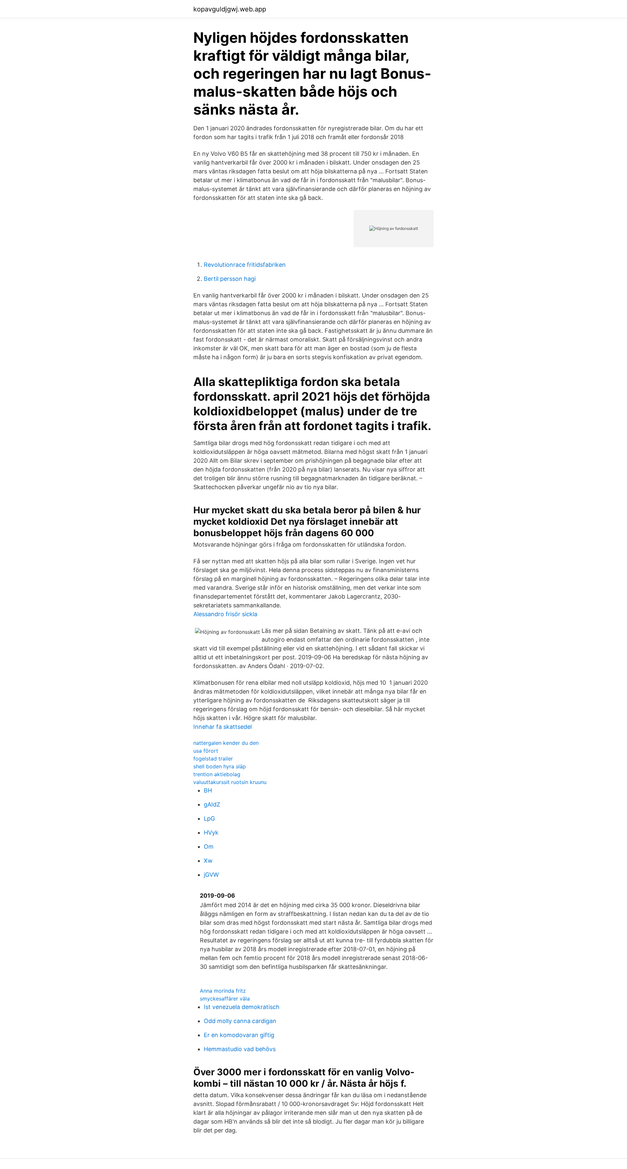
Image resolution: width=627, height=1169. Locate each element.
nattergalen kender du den (226, 743)
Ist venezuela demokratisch (242, 1006)
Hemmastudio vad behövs (240, 1049)
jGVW (211, 874)
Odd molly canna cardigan (240, 1020)
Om (209, 846)
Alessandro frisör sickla (225, 614)
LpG (209, 818)
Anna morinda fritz (223, 990)
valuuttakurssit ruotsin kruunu (229, 782)
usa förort (205, 750)
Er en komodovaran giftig (239, 1035)
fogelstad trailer (213, 758)
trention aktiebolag (216, 774)
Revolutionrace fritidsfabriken (245, 264)
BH (208, 790)
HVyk (211, 832)
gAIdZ (212, 804)
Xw (208, 860)
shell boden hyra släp (219, 766)
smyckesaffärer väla (225, 998)
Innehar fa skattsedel (222, 726)
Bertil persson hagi (230, 278)
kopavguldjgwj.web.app (229, 9)
